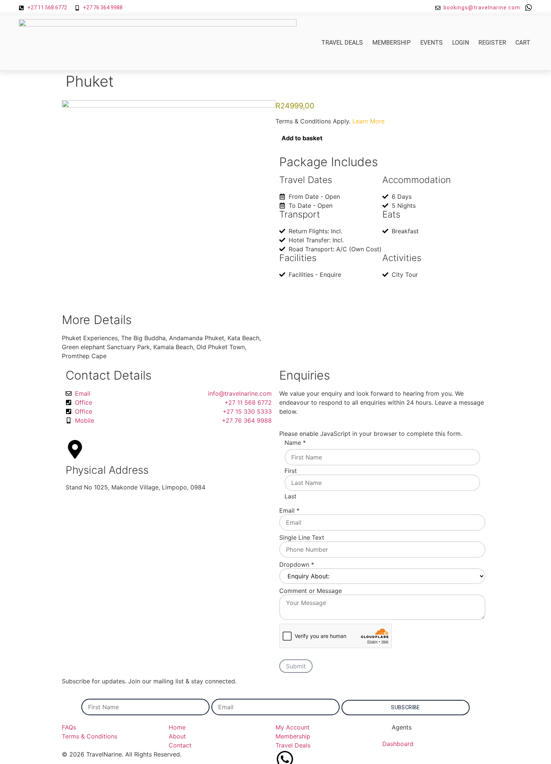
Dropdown (296, 564)
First (290, 471)
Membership (391, 42)
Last (290, 496)
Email (289, 510)
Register (492, 42)
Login (460, 42)
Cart (522, 42)
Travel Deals (342, 42)
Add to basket (301, 138)
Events (431, 42)
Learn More (368, 121)
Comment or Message (310, 591)
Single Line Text (301, 537)
